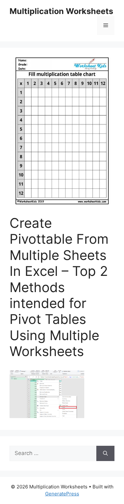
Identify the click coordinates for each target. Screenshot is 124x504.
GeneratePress (62, 494)
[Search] (105, 453)
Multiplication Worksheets (61, 11)
